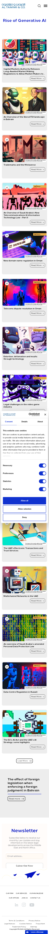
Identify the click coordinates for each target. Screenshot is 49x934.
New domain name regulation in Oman (23, 260)
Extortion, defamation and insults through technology (20, 357)
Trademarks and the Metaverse (20, 164)
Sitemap (33, 927)
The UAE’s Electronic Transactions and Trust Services (23, 549)
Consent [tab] (9, 421)
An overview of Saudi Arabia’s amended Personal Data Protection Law (24, 645)
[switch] (42, 473)
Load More (22, 760)
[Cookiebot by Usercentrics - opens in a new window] (30, 414)
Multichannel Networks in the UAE (21, 596)
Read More (36, 78)
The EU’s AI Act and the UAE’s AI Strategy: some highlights (20, 741)
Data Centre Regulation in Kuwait (20, 692)
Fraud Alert (40, 924)
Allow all (24, 501)
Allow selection (24, 509)
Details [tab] (24, 421)
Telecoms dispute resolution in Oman (22, 308)
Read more (15, 798)
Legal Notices (9, 924)
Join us (24, 898)
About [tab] (40, 421)
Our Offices (14, 898)
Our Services (21, 893)
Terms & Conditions (16, 921)
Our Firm (9, 893)
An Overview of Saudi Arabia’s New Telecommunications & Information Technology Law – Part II (22, 215)
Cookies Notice (25, 924)
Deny (24, 517)
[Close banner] (45, 414)
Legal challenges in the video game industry (21, 405)
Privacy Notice (34, 921)
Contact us (35, 898)
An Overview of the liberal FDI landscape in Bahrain (24, 118)
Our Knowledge (36, 893)
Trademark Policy (19, 927)
